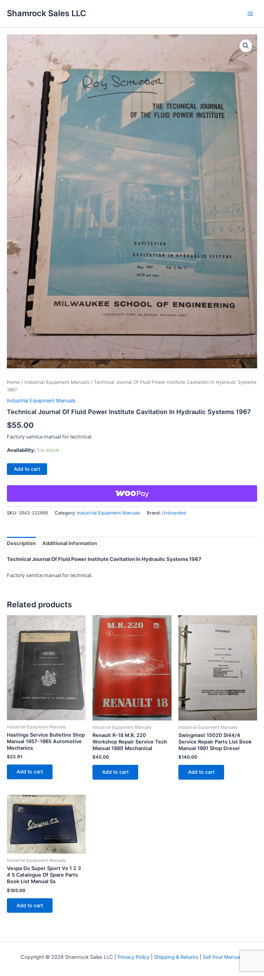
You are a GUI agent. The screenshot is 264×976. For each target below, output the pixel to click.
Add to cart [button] (29, 772)
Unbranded (174, 513)
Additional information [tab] (69, 543)
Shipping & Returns (176, 957)
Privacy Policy (134, 957)
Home (13, 382)
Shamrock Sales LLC (46, 13)
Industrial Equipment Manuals (56, 382)
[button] (246, 46)
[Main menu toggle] (250, 13)
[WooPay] (132, 493)
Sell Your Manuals (223, 957)
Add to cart (27, 469)
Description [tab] (21, 543)
